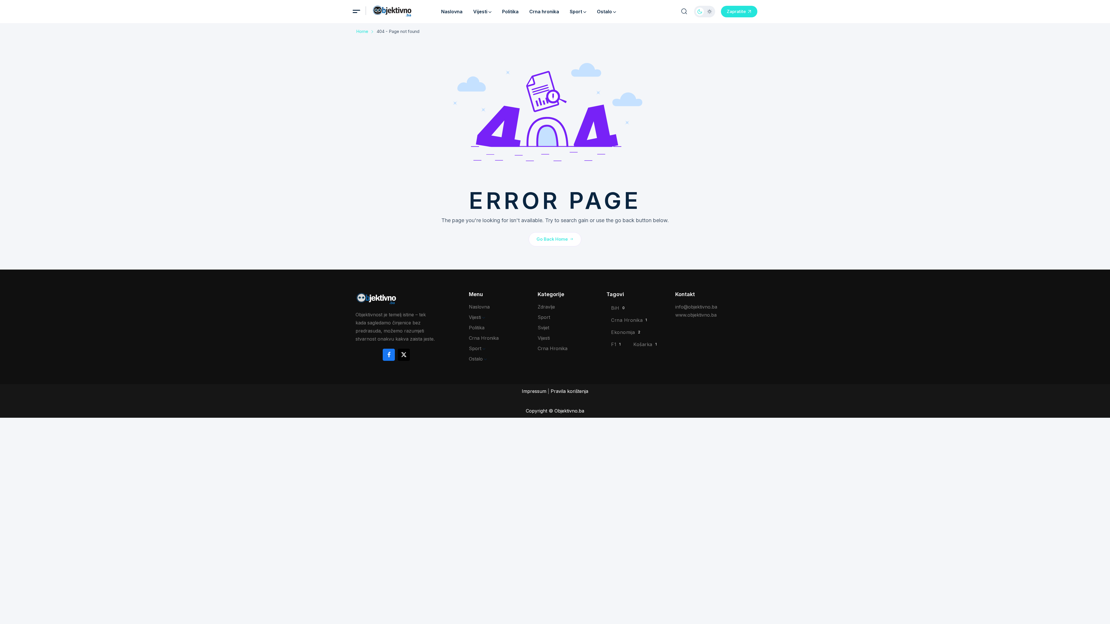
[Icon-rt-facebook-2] (389, 355)
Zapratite (736, 11)
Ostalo (604, 11)
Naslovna (451, 11)
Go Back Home (552, 239)
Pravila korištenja (569, 391)
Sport (576, 11)
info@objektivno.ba (696, 307)
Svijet (543, 327)
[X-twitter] (404, 355)
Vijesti (480, 11)
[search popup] (684, 11)
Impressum (534, 391)
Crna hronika (544, 11)
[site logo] (401, 11)
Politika (510, 11)
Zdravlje (546, 307)
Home (362, 31)
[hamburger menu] (356, 11)
